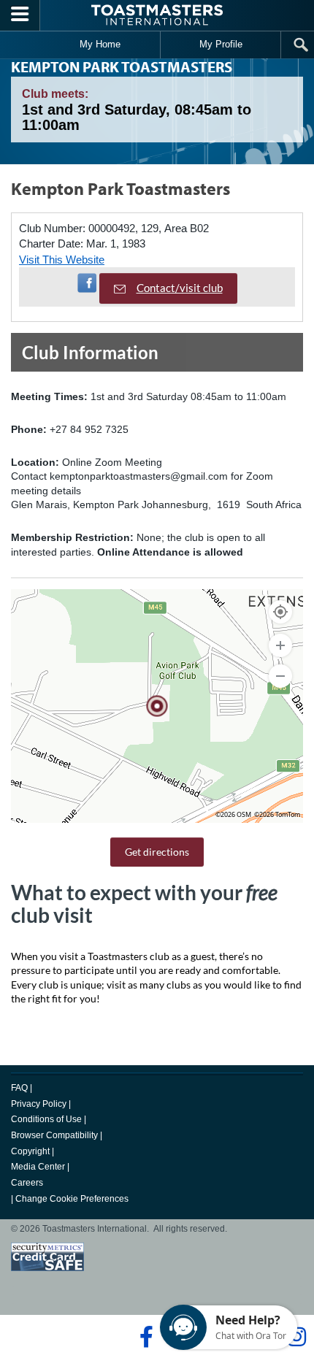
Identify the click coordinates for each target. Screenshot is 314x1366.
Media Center (38, 1167)
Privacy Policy (38, 1104)
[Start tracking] (280, 611)
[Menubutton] (20, 15)
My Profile (220, 44)
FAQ (19, 1088)
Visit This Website (61, 259)
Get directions (157, 851)
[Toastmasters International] (157, 15)
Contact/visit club (180, 287)
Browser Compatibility (54, 1135)
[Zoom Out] (280, 676)
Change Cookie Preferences (72, 1199)
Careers (27, 1183)
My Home (100, 44)
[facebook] (144, 1337)
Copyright (30, 1151)
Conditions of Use (46, 1119)
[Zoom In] (280, 645)
